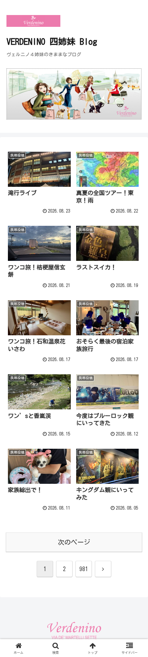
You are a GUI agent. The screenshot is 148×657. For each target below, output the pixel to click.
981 (83, 569)
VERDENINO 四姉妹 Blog (51, 41)
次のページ (74, 542)
